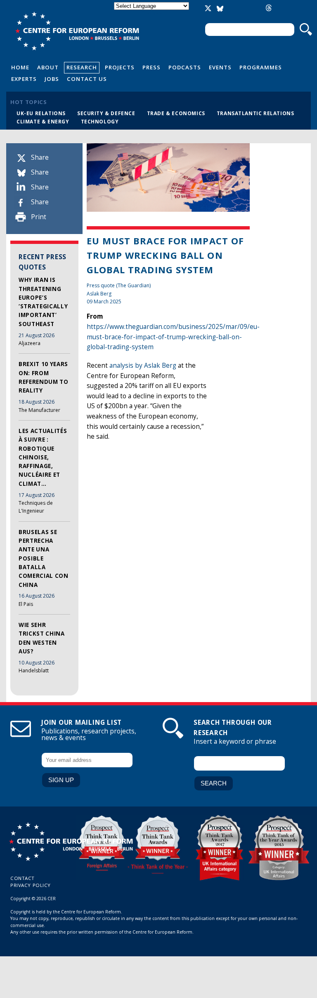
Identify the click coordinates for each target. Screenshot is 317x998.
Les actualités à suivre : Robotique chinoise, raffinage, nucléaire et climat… (43, 457)
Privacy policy (30, 885)
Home (20, 67)
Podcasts (184, 67)
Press (151, 67)
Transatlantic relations (255, 113)
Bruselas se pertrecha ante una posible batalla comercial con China (44, 558)
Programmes (260, 67)
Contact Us (87, 79)
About (48, 67)
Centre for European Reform (77, 31)
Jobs (52, 79)
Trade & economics (176, 113)
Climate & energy (43, 121)
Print (38, 217)
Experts (24, 79)
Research (81, 67)
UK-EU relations (41, 113)
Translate (152, 13)
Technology (100, 121)
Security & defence (106, 113)
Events (220, 67)
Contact (22, 878)
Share (40, 157)
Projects (120, 67)
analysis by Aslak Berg (142, 365)
